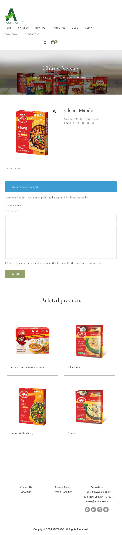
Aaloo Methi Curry (22, 433)
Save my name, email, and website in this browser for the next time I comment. (55, 263)
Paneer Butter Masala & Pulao (28, 367)
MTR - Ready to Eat (87, 118)
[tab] (15, 168)
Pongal (72, 433)
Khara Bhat (74, 367)
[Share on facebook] (73, 123)
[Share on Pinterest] (93, 123)
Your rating (14, 205)
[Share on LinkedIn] (83, 123)
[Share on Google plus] (88, 123)
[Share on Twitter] (78, 123)
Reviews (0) (12, 168)
